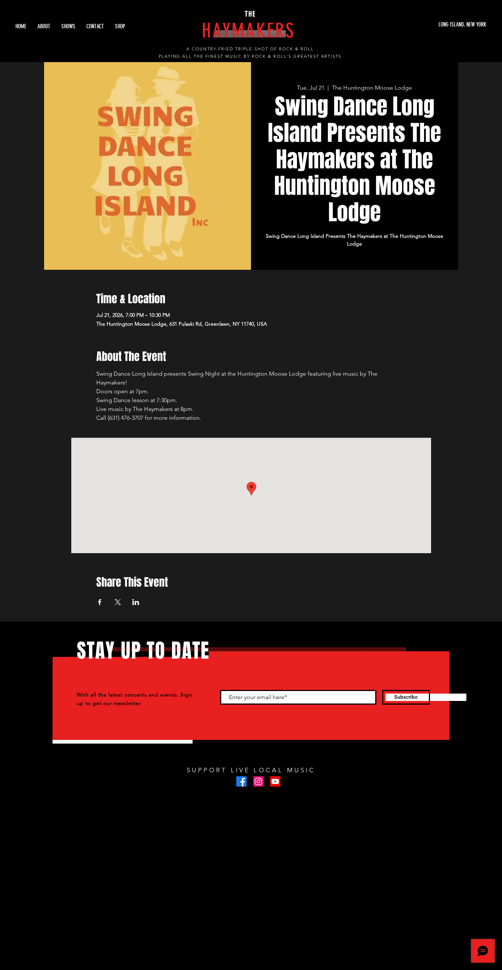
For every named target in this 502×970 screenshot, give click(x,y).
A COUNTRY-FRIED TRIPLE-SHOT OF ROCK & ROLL (249, 48)
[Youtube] (275, 781)
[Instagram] (258, 781)
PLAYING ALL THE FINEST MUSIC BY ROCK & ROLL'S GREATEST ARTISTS (250, 56)
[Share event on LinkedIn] (135, 602)
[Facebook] (241, 781)
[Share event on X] (117, 602)
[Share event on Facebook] (99, 602)
